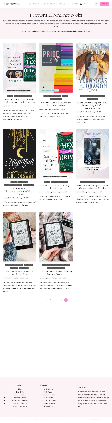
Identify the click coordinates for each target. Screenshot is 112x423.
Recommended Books (20, 400)
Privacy (10, 419)
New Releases (49, 406)
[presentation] (19, 68)
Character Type (22, 182)
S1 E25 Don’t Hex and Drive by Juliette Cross (55, 186)
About (5, 419)
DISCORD (104, 4)
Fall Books (14, 268)
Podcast (10, 96)
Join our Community (20, 406)
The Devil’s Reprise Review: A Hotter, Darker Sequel (19, 273)
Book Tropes (48, 392)
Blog (20, 389)
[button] (81, 4)
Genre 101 (62, 4)
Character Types (49, 395)
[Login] (84, 4)
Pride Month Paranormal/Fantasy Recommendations (56, 104)
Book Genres (48, 389)
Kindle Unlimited (49, 403)
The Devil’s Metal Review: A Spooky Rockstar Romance (56, 273)
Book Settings (48, 398)
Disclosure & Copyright (19, 419)
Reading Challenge (20, 403)
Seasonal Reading (50, 400)
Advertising (29, 419)
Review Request (38, 419)
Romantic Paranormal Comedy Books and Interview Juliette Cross (19, 100)
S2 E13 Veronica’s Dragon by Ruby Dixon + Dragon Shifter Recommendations (92, 105)
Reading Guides (20, 398)
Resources (51, 419)
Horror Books (24, 268)
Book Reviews (28, 265)
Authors (45, 4)
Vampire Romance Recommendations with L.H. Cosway (19, 191)
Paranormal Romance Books (23, 96)
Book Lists (20, 392)
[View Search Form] (96, 4)
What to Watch (73, 4)
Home (29, 4)
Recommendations (56, 99)
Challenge (53, 4)
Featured (45, 419)
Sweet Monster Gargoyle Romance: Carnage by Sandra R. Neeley (92, 186)
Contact (58, 419)
